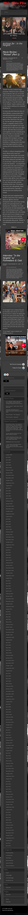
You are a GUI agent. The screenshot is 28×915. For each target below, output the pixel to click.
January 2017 (9, 742)
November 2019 (10, 663)
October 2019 (9, 665)
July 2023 (8, 550)
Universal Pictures (16, 69)
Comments (9, 877)
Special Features (10, 865)
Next (5, 28)
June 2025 (8, 490)
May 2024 (8, 524)
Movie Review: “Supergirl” (12, 417)
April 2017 (8, 735)
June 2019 (8, 676)
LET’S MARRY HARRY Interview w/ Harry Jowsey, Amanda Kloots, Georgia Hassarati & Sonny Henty (14, 402)
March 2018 (9, 714)
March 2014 (9, 822)
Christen (8, 433)
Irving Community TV (16, 273)
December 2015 (10, 768)
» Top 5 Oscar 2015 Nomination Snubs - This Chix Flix (13, 445)
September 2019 (10, 668)
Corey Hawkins (19, 269)
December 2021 (10, 598)
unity (21, 277)
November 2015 (10, 771)
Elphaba (10, 64)
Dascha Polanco (20, 270)
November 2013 (10, 832)
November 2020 (10, 632)
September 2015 (10, 776)
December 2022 (10, 567)
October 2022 (9, 573)
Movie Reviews (9, 61)
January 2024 (9, 534)
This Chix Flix (14, 3)
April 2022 (8, 588)
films (18, 64)
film (16, 64)
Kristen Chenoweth (16, 66)
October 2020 (9, 634)
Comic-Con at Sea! (15, 441)
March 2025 (9, 498)
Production (15, 67)
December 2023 (10, 537)
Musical (11, 67)
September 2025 (10, 483)
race (21, 276)
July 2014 (8, 812)
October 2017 (9, 724)
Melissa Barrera (13, 275)
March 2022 (9, 591)
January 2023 (9, 565)
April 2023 (8, 557)
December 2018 (10, 691)
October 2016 (9, 748)
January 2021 (9, 627)
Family (13, 64)
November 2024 (10, 508)
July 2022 (8, 580)
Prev (23, 28)
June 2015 (8, 784)
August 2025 (9, 485)
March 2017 (9, 737)
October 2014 (9, 804)
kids (11, 66)
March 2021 (9, 622)
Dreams (15, 271)
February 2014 (9, 825)
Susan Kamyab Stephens (13, 68)
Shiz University (20, 67)
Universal (10, 69)
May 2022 (8, 586)
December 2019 (10, 660)
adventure (8, 63)
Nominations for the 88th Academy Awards (13, 434)
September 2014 (10, 807)
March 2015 (9, 791)
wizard (7, 70)
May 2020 (8, 647)
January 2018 (9, 719)
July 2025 (8, 488)
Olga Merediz (12, 276)
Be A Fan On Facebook (16, 364)
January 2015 (9, 796)
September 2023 (10, 544)
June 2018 (8, 706)
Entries (8, 875)
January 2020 (9, 658)
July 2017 (8, 730)
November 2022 (10, 570)
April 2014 (8, 820)
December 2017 (10, 722)
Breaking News (9, 852)
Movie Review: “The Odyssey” (13, 414)
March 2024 (9, 529)
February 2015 (9, 794)
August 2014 (9, 809)
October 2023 (9, 542)
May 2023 (8, 555)
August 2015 (9, 778)
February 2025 (9, 501)
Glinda (7, 65)
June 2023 (8, 552)
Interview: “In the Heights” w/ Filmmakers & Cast (12, 258)
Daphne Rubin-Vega (12, 270)
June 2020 (8, 645)
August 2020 (9, 639)
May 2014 (8, 817)
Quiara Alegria (17, 276)
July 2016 (8, 753)
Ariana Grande (13, 63)
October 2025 (9, 480)
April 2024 (8, 526)
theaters (17, 277)
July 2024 (8, 519)
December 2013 (10, 830)
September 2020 (10, 637)
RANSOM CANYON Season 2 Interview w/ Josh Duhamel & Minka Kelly (14, 411)
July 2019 (8, 673)
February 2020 (9, 655)
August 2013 (9, 840)
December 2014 (10, 799)
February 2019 (9, 686)
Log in (7, 872)
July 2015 (8, 781)
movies (7, 67)
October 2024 (9, 511)
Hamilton (14, 272)
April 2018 (8, 712)
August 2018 (9, 701)
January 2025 (9, 503)
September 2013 (10, 838)
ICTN (20, 272)
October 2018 (9, 696)
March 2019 (9, 683)
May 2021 (8, 616)
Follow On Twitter (17, 368)
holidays (10, 65)
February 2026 (9, 470)
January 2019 (9, 688)
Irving (11, 273)
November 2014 (10, 802)
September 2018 (10, 699)
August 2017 (9, 727)
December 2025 (10, 475)
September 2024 (10, 513)
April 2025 (8, 495)
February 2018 (9, 717)
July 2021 (8, 611)
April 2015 (8, 789)
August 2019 (9, 670)
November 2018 (10, 694)
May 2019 (8, 678)
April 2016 (8, 758)
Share (7, 249)
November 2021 (10, 601)
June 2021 (8, 614)
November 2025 (10, 477)
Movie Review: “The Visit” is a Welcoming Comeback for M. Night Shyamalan (14, 438)
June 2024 (8, 521)
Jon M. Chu (8, 66)
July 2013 (8, 843)
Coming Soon (9, 855)
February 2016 (9, 763)
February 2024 (9, 531)
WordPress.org (9, 880)
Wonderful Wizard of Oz (13, 70)
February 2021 (9, 624)
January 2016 (9, 766)
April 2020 (8, 650)
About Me (8, 887)
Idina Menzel (15, 65)
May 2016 (8, 755)
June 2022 (8, 583)
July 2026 (8, 457)
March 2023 (9, 560)
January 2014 (9, 827)
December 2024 (10, 506)
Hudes (18, 272)
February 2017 (9, 740)
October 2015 (9, 773)
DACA (7, 270)
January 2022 (9, 596)
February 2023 (9, 562)
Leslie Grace (15, 274)
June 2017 (8, 732)
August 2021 (9, 609)
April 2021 (8, 619)
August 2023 (9, 547)
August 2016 (9, 750)
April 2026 (8, 465)
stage (7, 68)
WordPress (10, 910)
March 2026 (9, 467)
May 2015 (8, 786)
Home (7, 899)
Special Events (9, 863)
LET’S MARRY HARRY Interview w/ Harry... (14, 34)
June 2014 (8, 814)
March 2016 (9, 760)
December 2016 (10, 745)
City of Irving (8, 269)
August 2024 (9, 516)
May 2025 (8, 493)
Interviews (8, 267)
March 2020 (9, 652)
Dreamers (12, 271)
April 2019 (8, 681)
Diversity (8, 271)
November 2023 (10, 539)
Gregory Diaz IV (9, 272)
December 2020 (10, 629)
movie (21, 66)
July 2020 (8, 642)
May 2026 (8, 462)
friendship (21, 64)
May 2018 (8, 709)
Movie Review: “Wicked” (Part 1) (11, 53)
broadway (18, 63)
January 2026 (9, 472)
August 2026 (9, 454)
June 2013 (8, 845)
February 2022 (9, 593)
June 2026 (8, 459)
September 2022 (10, 575)
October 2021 (9, 603)
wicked (21, 69)
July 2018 (8, 704)
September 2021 (10, 606)
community (14, 269)
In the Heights (20, 65)
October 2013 (9, 835)
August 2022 (9, 578)
